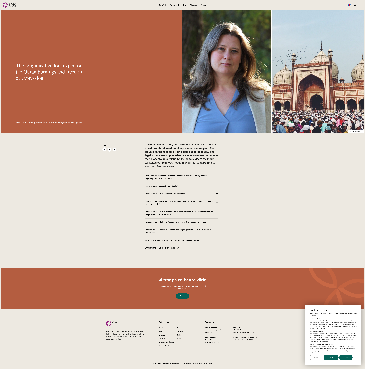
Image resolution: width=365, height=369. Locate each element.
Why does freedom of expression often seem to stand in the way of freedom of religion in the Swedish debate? (179, 213)
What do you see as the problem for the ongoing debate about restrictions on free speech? (178, 231)
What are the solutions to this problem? (162, 248)
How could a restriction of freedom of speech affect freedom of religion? (176, 222)
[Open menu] (360, 5)
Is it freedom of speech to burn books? (161, 186)
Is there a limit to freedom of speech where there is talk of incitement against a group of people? (179, 202)
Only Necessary (331, 357)
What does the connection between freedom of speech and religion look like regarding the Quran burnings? (178, 177)
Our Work (162, 5)
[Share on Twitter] (109, 150)
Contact (203, 5)
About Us (193, 5)
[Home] (9, 5)
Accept (346, 357)
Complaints (162, 338)
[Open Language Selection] (349, 5)
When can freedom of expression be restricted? (165, 194)
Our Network (174, 5)
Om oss (182, 296)
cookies (188, 364)
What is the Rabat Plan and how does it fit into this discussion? (172, 240)
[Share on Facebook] (104, 149)
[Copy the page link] (114, 149)
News (184, 5)
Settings (316, 357)
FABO (179, 338)
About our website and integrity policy (166, 343)
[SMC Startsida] (125, 323)
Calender (180, 331)
